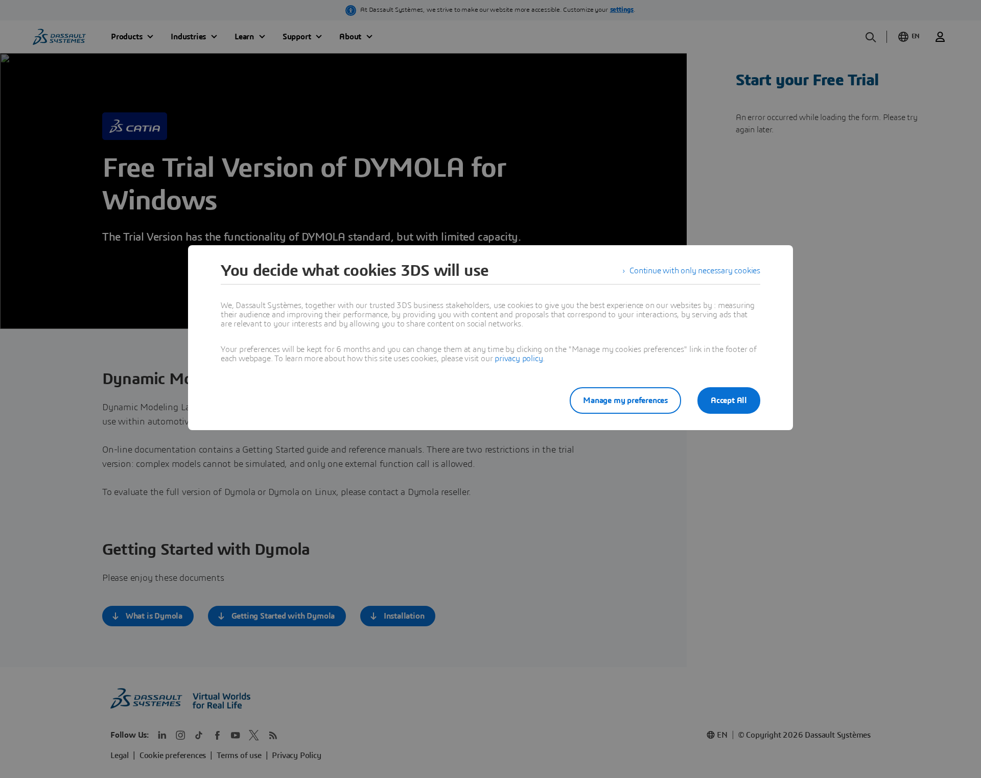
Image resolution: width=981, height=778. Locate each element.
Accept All (729, 400)
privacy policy (519, 359)
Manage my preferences (625, 400)
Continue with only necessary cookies (694, 271)
